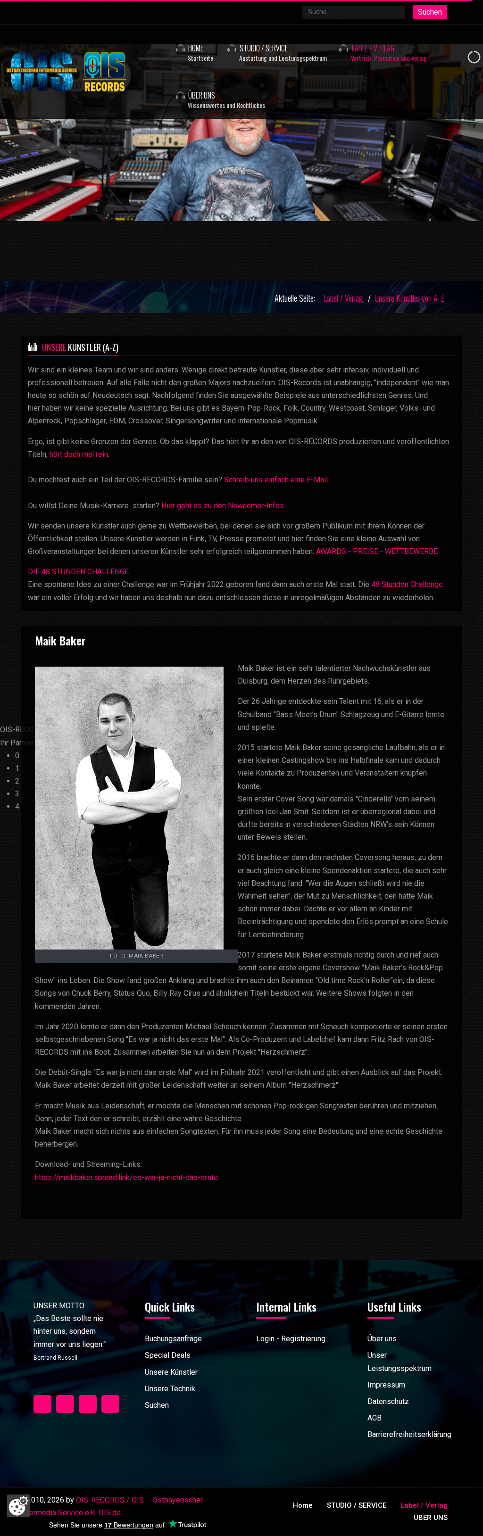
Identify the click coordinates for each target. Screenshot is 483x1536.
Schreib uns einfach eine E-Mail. (276, 479)
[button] (271, 48)
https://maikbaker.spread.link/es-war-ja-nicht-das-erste (126, 1177)
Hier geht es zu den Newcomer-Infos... (224, 505)
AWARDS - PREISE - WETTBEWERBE (377, 551)
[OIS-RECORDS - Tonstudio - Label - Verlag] (85, 71)
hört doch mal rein (79, 454)
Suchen (430, 12)
